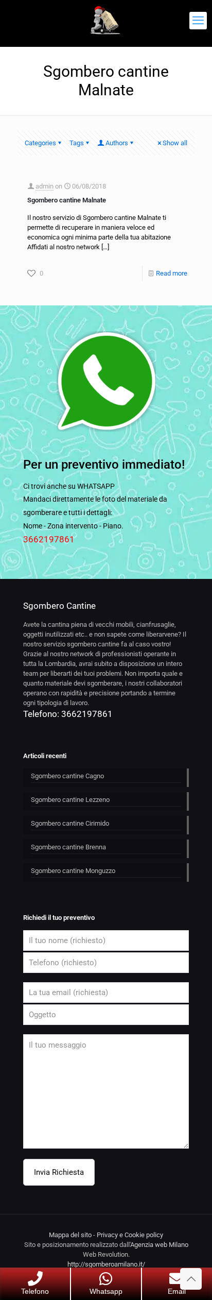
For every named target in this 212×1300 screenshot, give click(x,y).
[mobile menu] (198, 20)
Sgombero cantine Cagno (67, 776)
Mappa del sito (70, 1235)
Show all (175, 143)
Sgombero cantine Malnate (66, 200)
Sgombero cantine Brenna (68, 847)
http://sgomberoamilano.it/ (106, 1264)
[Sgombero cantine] (106, 20)
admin (45, 186)
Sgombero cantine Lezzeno (70, 799)
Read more (171, 273)
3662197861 (49, 539)
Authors (116, 143)
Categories (40, 143)
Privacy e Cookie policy (130, 1235)
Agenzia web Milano (159, 1244)
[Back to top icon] (191, 1279)
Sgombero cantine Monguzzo (73, 871)
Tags (76, 143)
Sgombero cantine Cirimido (70, 823)
